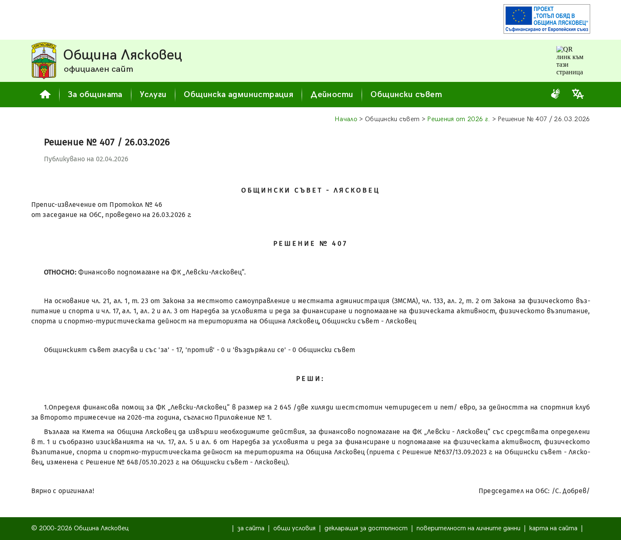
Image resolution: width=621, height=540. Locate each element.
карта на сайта (553, 528)
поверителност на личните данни (468, 528)
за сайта (250, 528)
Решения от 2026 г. (458, 119)
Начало (346, 119)
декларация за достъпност (366, 528)
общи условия (294, 528)
